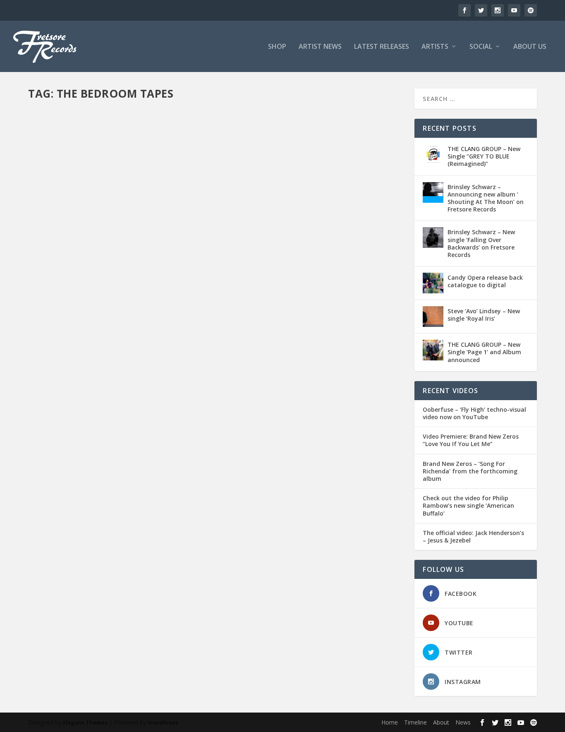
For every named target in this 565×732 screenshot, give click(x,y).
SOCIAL (480, 47)
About (441, 722)
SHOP (277, 47)
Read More (58, 401)
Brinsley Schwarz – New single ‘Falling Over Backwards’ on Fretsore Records (481, 243)
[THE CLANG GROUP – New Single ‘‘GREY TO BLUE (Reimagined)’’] (433, 154)
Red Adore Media (360, 368)
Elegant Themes (85, 722)
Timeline (415, 722)
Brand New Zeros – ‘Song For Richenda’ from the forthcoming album (470, 471)
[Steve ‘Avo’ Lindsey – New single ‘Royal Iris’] (433, 316)
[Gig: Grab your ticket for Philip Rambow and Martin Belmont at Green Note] (216, 224)
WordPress (163, 722)
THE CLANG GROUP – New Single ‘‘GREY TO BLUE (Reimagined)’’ (484, 156)
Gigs (233, 368)
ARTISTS (434, 47)
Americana (137, 368)
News (463, 722)
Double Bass (167, 368)
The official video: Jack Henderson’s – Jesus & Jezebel (473, 536)
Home (389, 722)
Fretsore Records (63, 368)
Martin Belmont (282, 368)
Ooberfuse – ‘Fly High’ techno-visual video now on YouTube (474, 413)
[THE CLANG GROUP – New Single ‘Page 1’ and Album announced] (433, 350)
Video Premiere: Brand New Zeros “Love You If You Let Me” (471, 440)
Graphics (251, 368)
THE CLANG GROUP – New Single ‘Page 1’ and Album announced (484, 352)
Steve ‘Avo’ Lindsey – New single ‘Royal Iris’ (484, 314)
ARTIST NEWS (320, 47)
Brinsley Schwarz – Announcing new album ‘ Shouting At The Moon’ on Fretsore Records (486, 198)
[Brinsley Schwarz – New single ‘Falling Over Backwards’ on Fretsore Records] (433, 237)
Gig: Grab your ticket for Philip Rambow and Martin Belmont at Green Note (184, 355)
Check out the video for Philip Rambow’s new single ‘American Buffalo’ (468, 505)
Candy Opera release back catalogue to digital (485, 281)
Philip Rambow (320, 368)
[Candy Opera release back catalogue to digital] (433, 283)
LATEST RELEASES (381, 47)
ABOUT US (529, 47)
